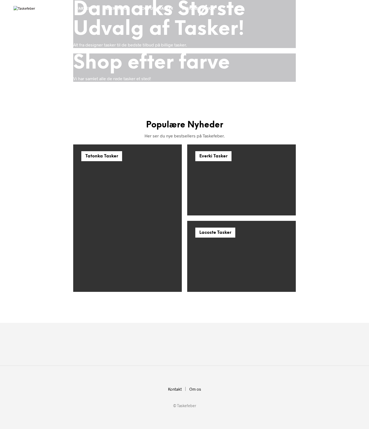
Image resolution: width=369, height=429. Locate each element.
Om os (195, 389)
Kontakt (175, 389)
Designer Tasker (198, 9)
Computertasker (156, 9)
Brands (56, 9)
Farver (83, 9)
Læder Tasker (116, 9)
